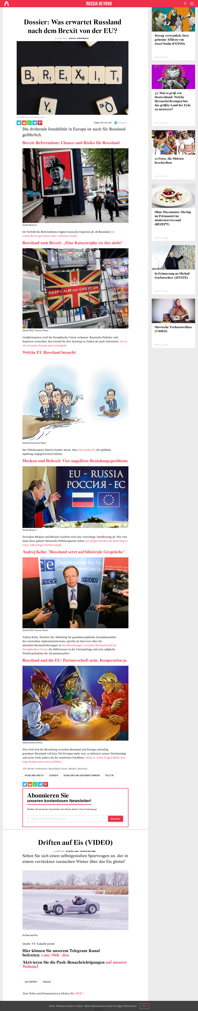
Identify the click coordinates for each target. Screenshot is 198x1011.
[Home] (6, 3)
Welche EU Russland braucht (49, 352)
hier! (120, 1005)
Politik (109, 775)
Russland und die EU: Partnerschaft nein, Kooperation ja (74, 660)
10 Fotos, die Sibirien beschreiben (169, 161)
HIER (78, 993)
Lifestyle (59, 851)
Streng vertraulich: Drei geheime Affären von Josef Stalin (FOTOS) (172, 40)
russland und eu (34, 775)
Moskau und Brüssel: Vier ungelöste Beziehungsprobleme (75, 461)
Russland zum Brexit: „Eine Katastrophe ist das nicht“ (72, 243)
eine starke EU (87, 450)
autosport (31, 982)
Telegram (122, 123)
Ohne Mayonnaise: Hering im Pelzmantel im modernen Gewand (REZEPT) (173, 218)
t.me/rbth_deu (55, 955)
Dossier (53, 775)
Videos (47, 982)
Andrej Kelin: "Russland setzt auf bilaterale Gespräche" (73, 552)
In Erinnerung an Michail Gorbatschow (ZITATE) (172, 276)
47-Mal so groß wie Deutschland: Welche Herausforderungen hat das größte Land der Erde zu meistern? (173, 101)
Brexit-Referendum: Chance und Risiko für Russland (71, 143)
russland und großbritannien (82, 775)
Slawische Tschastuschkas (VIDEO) (173, 329)
